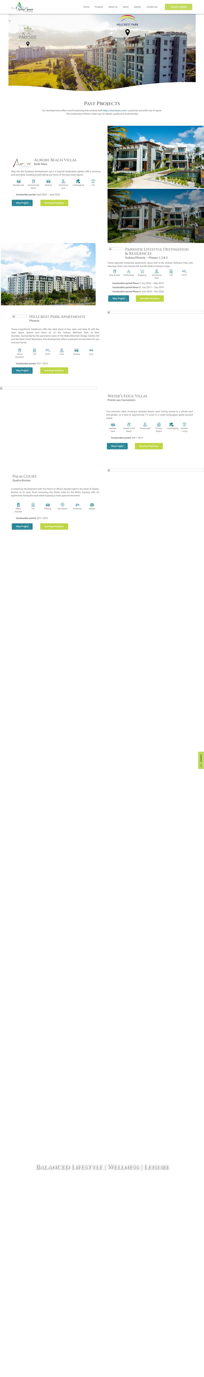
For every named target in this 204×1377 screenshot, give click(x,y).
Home (86, 7)
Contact (201, 758)
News (126, 7)
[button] (110, 157)
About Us (113, 7)
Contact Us (152, 7)
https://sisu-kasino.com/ (115, 110)
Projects (99, 7)
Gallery (137, 7)
